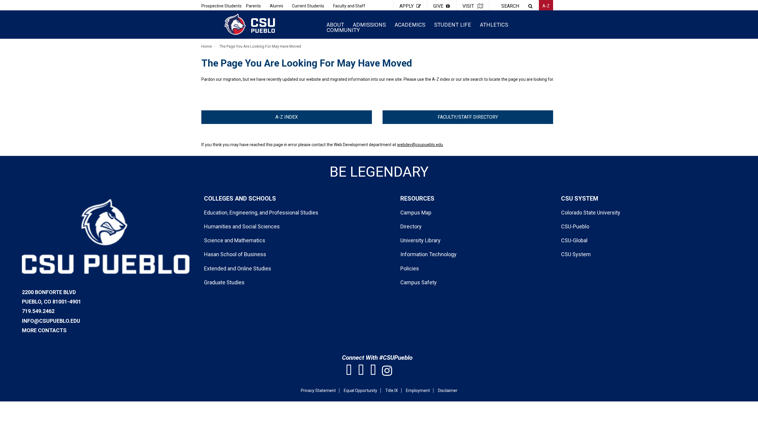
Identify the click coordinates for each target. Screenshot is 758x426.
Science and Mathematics (234, 240)
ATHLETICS (494, 25)
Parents (253, 6)
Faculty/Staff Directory (468, 117)
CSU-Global (574, 240)
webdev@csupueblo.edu (420, 144)
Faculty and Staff (349, 6)
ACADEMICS (410, 25)
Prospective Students (221, 6)
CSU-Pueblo (575, 226)
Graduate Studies (224, 282)
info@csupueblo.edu (51, 321)
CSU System (576, 254)
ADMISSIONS (369, 25)
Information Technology (428, 254)
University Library (420, 240)
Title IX (391, 390)
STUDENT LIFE (452, 25)
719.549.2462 (38, 311)
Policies (409, 268)
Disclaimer (447, 390)
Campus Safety (418, 282)
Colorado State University (590, 212)
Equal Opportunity (360, 390)
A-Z (546, 6)
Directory (411, 226)
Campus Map (415, 212)
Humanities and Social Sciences (242, 226)
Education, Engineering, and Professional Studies (261, 212)
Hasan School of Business (235, 254)
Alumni (276, 6)
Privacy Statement (318, 390)
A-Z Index (286, 117)
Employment (418, 390)
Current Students (308, 6)
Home (206, 46)
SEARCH (510, 6)
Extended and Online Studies (237, 268)
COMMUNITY (343, 30)
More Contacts (44, 330)
